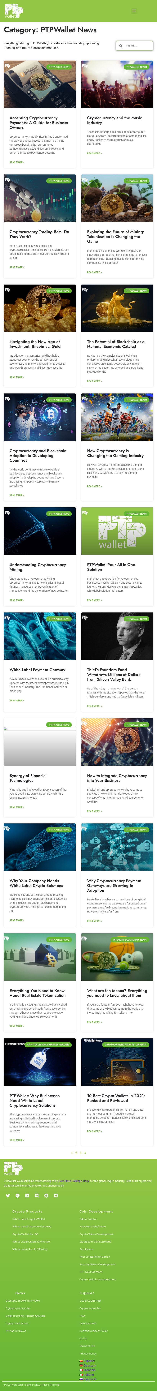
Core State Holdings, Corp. (74, 1181)
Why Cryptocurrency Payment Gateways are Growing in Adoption (114, 885)
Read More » (17, 162)
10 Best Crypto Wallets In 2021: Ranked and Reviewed (116, 1098)
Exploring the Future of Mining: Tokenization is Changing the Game (115, 236)
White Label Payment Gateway (37, 670)
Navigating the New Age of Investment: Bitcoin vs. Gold (35, 344)
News (20, 1293)
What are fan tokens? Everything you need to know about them (117, 993)
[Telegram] (17, 1196)
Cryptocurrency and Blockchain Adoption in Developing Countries (38, 455)
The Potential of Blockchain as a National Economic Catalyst (115, 344)
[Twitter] (8, 1196)
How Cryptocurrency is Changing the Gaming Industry (115, 453)
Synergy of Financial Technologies (28, 778)
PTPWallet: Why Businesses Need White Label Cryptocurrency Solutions (35, 1100)
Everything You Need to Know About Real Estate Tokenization (38, 993)
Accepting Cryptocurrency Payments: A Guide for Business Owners (39, 122)
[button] (134, 11)
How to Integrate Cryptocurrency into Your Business (117, 778)
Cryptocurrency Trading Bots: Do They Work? (39, 234)
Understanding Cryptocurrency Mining (38, 567)
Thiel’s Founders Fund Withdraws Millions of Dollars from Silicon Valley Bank (113, 674)
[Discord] (37, 1196)
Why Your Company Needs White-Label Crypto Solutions (36, 883)
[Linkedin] (27, 1196)
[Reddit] (46, 1196)
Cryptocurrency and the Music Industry (114, 120)
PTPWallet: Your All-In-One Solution (111, 567)
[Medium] (56, 1196)
